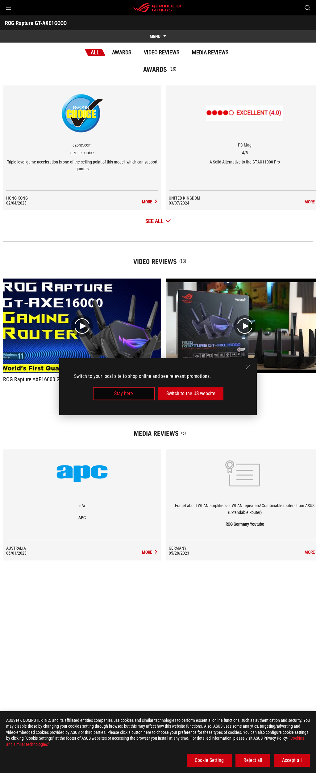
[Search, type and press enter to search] (307, 7)
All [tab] (95, 52)
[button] (8, 7)
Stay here (123, 393)
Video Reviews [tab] (161, 52)
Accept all (292, 760)
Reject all (252, 760)
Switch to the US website (190, 393)
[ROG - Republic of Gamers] (158, 7)
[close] (248, 366)
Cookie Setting (209, 760)
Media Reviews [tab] (210, 52)
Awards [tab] (121, 52)
